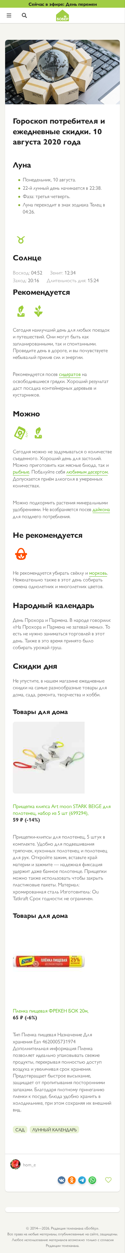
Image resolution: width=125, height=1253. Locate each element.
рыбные (21, 471)
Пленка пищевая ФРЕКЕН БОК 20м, (50, 1014)
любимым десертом (87, 471)
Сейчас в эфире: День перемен (63, 3)
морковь (98, 572)
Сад (20, 1129)
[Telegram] (82, 1182)
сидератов (70, 374)
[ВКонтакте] (61, 1182)
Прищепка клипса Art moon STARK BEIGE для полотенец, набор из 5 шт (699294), (62, 813)
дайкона (101, 509)
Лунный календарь (54, 1129)
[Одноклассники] (72, 1182)
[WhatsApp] (92, 1182)
